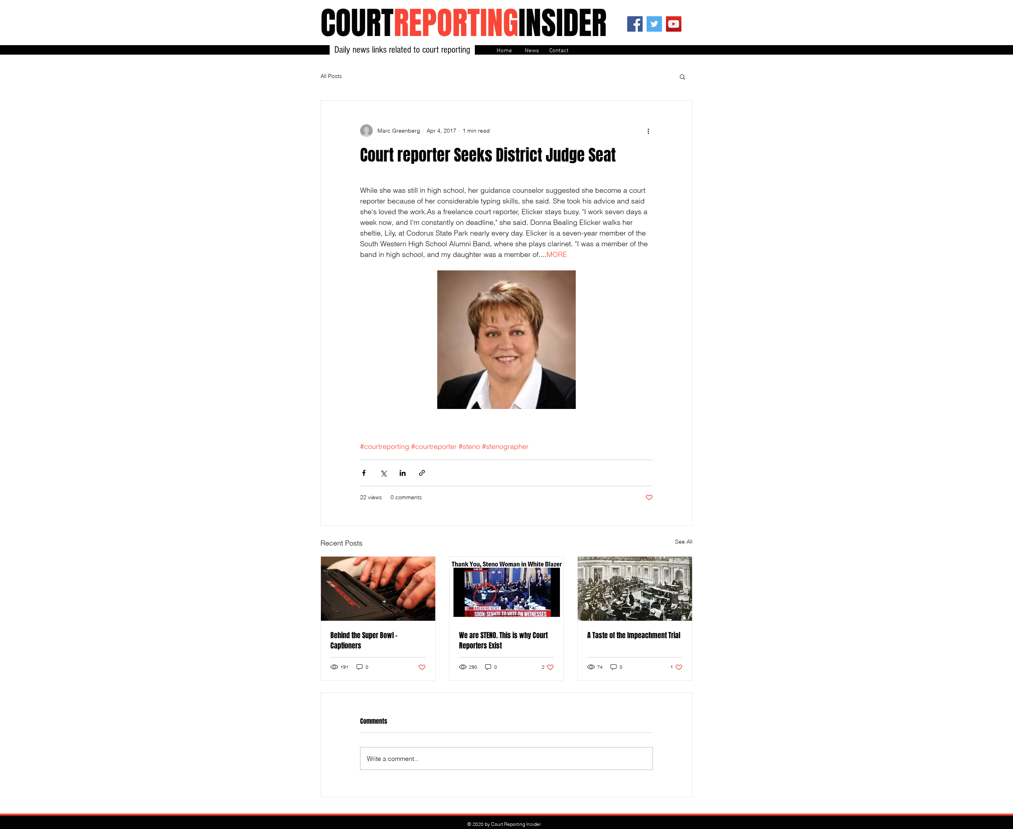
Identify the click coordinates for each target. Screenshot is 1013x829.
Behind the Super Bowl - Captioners (364, 640)
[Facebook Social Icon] (635, 24)
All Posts (331, 76)
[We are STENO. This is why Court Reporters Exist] (507, 589)
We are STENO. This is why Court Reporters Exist (503, 640)
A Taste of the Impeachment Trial (633, 635)
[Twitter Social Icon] (654, 24)
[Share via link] (422, 473)
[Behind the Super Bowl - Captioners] (378, 589)
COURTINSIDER (464, 23)
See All (683, 541)
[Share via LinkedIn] (402, 473)
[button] (682, 76)
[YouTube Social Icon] (673, 24)
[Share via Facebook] (364, 473)
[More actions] (648, 130)
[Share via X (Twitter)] (383, 473)
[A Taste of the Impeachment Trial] (635, 589)
